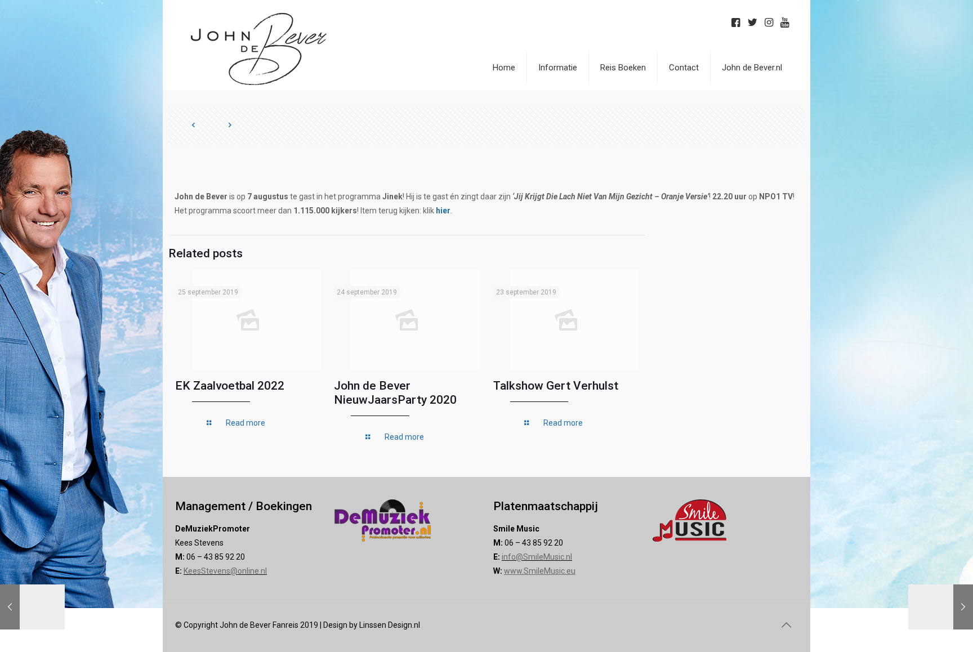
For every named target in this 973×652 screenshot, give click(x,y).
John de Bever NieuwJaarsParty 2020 (395, 393)
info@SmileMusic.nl (537, 556)
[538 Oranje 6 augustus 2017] (32, 606)
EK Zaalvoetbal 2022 (229, 385)
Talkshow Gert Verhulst (555, 385)
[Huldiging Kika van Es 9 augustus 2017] (940, 606)
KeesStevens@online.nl (225, 570)
